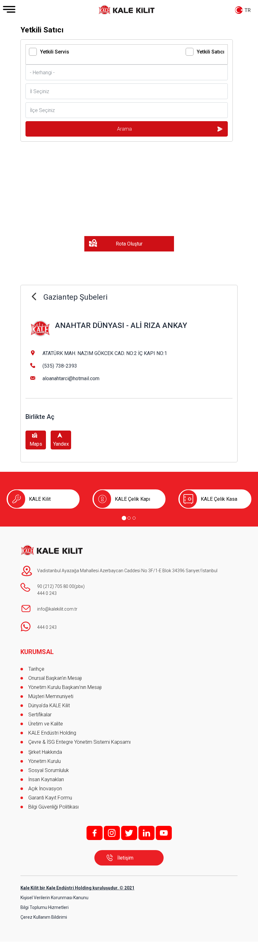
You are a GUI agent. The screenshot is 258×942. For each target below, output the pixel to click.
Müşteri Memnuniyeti (50, 696)
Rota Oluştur (129, 244)
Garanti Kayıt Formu (50, 798)
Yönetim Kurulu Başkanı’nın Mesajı (65, 687)
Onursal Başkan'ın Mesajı (55, 678)
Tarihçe (36, 669)
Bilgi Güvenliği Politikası (53, 807)
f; (94, 833)
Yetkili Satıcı (210, 52)
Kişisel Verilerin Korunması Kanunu (54, 897)
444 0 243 (47, 593)
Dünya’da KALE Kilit (49, 705)
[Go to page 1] (124, 518)
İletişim (125, 858)
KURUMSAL (37, 652)
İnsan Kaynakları (46, 779)
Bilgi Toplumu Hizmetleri (44, 907)
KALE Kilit (40, 499)
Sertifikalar (40, 715)
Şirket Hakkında (45, 752)
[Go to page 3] (134, 518)
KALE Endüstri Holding (52, 733)
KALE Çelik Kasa (219, 499)
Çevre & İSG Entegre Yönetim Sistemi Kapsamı (79, 742)
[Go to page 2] (129, 518)
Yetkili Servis (54, 52)
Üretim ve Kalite (45, 724)
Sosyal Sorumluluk (48, 770)
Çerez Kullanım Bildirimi (43, 917)
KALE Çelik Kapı (132, 499)
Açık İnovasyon (45, 789)
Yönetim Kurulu (44, 761)
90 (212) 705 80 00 (55, 586)
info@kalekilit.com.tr (57, 609)
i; (112, 833)
